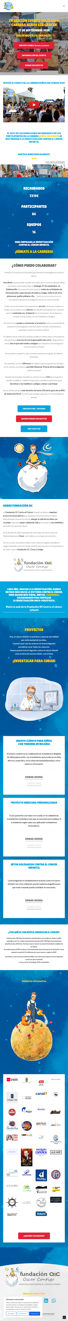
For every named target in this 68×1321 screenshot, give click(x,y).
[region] (23, 1306)
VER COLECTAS (34, 429)
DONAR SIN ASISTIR (34, 65)
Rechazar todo (23, 1313)
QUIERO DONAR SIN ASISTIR (34, 419)
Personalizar (11, 1313)
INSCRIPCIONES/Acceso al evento (34, 45)
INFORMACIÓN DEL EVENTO (34, 55)
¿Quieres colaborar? (34, 1236)
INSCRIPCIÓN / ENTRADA (34, 409)
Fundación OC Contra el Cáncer (19, 512)
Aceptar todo (34, 1313)
